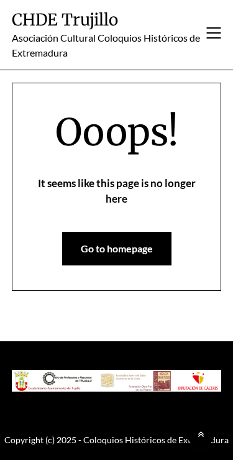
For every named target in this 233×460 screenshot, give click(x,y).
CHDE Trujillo (65, 19)
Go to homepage (117, 248)
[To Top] (200, 434)
